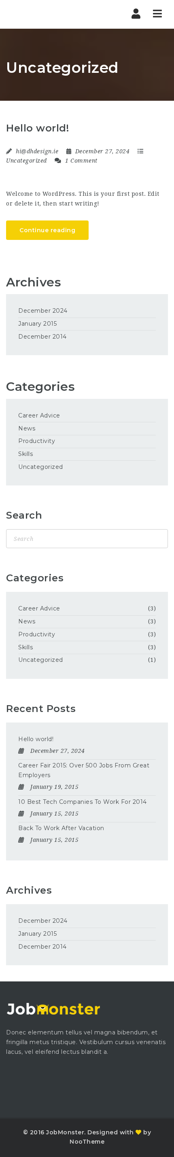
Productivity (36, 441)
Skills (25, 454)
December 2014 (42, 336)
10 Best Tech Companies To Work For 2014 (82, 801)
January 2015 (37, 323)
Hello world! (37, 128)
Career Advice (39, 415)
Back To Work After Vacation (61, 828)
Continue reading (47, 230)
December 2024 (43, 310)
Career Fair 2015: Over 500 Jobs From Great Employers (83, 770)
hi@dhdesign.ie (37, 151)
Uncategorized (26, 160)
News (26, 428)
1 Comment (81, 160)
